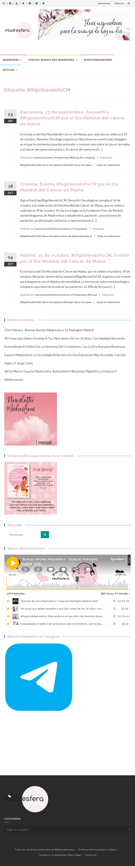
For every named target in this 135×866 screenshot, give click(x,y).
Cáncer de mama (50, 165)
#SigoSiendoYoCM (30, 165)
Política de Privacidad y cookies (97, 849)
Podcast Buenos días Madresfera (51, 59)
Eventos (38, 157)
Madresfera (11, 59)
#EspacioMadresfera (98, 59)
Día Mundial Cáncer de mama (75, 165)
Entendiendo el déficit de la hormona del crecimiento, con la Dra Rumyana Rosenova (64, 346)
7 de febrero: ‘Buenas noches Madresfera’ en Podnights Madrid (49, 330)
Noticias (119, 3)
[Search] (45, 534)
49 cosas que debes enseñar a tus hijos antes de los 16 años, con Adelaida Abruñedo (64, 338)
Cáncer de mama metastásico (76, 236)
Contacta (91, 854)
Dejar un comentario (108, 165)
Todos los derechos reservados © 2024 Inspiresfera (45, 849)
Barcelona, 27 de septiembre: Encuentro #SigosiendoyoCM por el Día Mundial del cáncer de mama (72, 118)
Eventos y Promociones (57, 157)
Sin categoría (87, 157)
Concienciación (42, 228)
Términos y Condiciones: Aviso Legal (60, 854)
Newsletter (104, 3)
